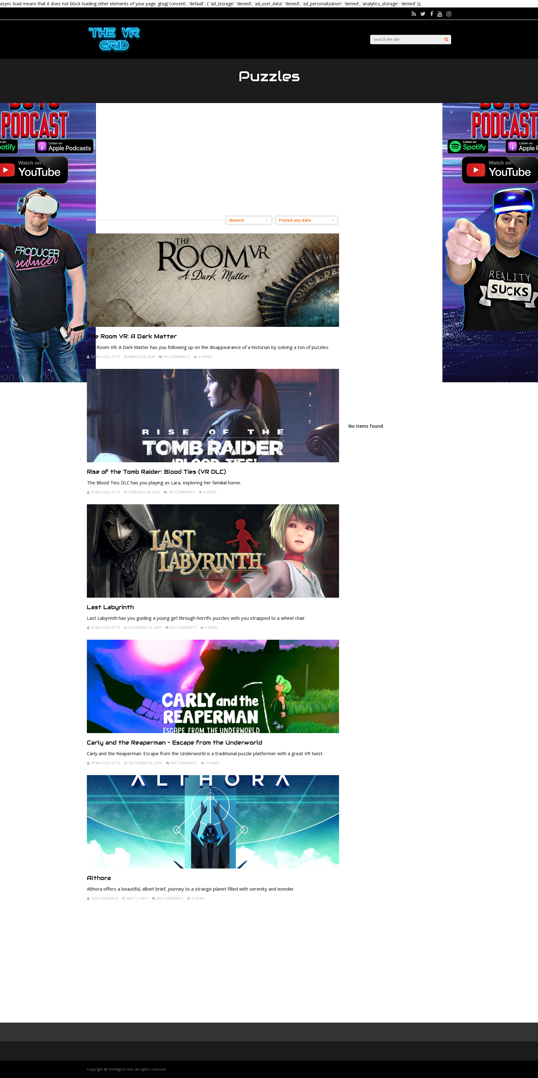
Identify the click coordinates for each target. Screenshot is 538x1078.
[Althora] (213, 867)
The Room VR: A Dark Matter (132, 336)
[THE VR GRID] (114, 52)
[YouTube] (439, 13)
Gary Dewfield (104, 898)
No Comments (177, 356)
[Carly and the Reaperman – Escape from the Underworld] (213, 731)
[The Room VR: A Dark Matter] (213, 325)
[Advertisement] (269, 159)
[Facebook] (431, 13)
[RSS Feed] (414, 13)
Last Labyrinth (110, 607)
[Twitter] (423, 13)
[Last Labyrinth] (213, 596)
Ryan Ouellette (105, 356)
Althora (99, 878)
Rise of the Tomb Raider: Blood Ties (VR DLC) (156, 471)
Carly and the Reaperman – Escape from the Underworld (174, 742)
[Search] (446, 39)
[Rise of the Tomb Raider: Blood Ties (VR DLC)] (213, 461)
